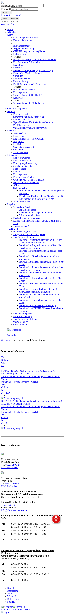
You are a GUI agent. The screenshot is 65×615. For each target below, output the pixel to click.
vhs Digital (12, 229)
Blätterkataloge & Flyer (24, 231)
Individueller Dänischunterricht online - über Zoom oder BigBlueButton (40, 241)
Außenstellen (19, 133)
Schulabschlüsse (21, 119)
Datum (4, 360)
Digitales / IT (19, 65)
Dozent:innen (19, 136)
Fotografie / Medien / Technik (27, 73)
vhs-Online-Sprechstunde (25, 319)
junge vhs (18, 97)
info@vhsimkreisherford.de (14, 510)
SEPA (16, 185)
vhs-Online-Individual (23, 237)
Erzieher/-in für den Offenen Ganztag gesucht (41, 196)
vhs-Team (18, 149)
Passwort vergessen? (11, 15)
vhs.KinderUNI (20, 324)
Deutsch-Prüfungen (22, 40)
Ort (2, 362)
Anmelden (6, 12)
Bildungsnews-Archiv (23, 177)
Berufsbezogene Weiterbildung (28, 62)
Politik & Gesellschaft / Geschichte (30, 84)
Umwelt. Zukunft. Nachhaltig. (27, 95)
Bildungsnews (20, 174)
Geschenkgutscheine (23, 166)
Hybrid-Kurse (20, 54)
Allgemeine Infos (27, 209)
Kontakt (17, 171)
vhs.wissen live (20, 322)
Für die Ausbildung (22, 316)
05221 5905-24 (12, 464)
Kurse (10, 35)
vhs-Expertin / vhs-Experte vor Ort (29, 127)
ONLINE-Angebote (17, 108)
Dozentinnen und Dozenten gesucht (36, 199)
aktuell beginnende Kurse (25, 37)
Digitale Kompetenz (22, 313)
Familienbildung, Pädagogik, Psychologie (33, 70)
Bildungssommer (21, 45)
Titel (3, 357)
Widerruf (11, 596)
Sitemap (11, 601)
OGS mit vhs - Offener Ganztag (28, 179)
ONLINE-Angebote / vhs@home (29, 51)
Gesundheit (18, 76)
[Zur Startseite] (2, 3)
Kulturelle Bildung (22, 78)
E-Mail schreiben (9, 467)
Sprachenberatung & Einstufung (28, 117)
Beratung (11, 111)
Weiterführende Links (29, 215)
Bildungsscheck (20, 114)
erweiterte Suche (9, 24)
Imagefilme (18, 141)
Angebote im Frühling (23, 48)
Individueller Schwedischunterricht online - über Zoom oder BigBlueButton (39, 290)
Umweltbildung (20, 81)
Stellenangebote (20, 188)
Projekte (11, 204)
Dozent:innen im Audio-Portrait (28, 138)
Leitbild (17, 144)
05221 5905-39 (12, 483)
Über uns (11, 130)
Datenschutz (13, 599)
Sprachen (17, 67)
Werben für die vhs (22, 201)
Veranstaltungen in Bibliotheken (28, 103)
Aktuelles (11, 32)
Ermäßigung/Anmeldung (25, 163)
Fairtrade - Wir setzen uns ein (27, 218)
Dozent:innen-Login (23, 160)
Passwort (5, 9)
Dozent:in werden (21, 158)
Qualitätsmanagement (23, 147)
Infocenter (12, 155)
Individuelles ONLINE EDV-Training (37, 305)
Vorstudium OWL (22, 207)
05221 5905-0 (8, 505)
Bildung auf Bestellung (24, 89)
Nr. (2, 365)
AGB (10, 593)
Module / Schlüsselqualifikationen (35, 212)
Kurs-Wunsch (19, 168)
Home (10, 29)
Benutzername (8, 5)
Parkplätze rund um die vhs (26, 182)
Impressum (12, 590)
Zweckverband (20, 152)
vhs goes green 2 (21, 226)
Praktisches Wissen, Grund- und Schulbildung (35, 59)
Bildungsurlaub (20, 92)
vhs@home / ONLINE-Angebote (29, 234)
